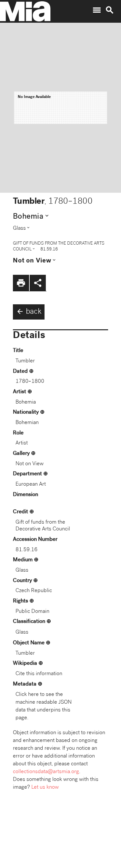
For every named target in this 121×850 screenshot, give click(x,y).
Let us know (45, 787)
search (110, 10)
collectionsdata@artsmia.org (46, 772)
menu (97, 10)
